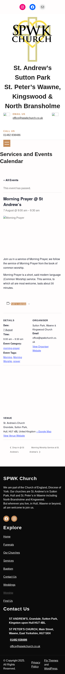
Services (8, 560)
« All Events (10, 180)
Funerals (8, 544)
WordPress (50, 668)
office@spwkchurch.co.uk (28, 118)
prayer (16, 361)
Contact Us (9, 576)
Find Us (8, 600)
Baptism (8, 568)
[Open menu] (6, 143)
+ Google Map (43, 431)
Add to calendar (18, 304)
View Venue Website (14, 435)
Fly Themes (51, 660)
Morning (7, 357)
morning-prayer (11, 348)
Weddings (9, 584)
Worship (8, 592)
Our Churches (11, 552)
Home (6, 536)
